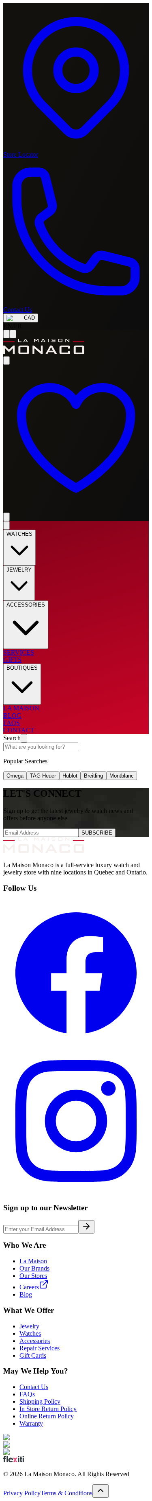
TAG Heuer (43, 776)
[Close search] (24, 738)
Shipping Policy (39, 1401)
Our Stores (33, 1275)
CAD (29, 318)
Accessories (34, 1340)
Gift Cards (32, 1355)
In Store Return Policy (48, 1408)
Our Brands (34, 1268)
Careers (29, 1287)
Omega (15, 776)
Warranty (31, 1423)
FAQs (27, 1394)
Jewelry (29, 1326)
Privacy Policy (22, 1493)
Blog (25, 1294)
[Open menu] (6, 334)
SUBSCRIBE (96, 833)
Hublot (69, 776)
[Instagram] (76, 1191)
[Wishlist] (76, 508)
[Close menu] (6, 525)
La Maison (33, 1261)
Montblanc (121, 776)
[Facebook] (76, 1044)
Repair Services (39, 1348)
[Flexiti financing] (13, 1460)
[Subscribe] (86, 1227)
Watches (30, 1333)
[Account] (6, 360)
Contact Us (33, 1386)
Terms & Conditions (66, 1493)
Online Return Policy (46, 1416)
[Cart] (6, 517)
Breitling (93, 776)
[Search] (13, 334)
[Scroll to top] (100, 1491)
